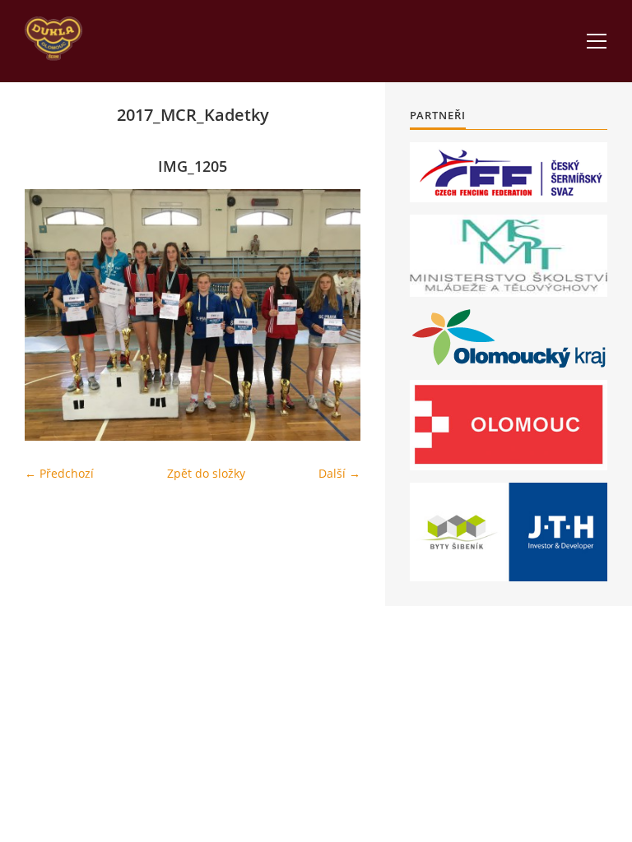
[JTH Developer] (508, 532)
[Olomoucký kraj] (509, 338)
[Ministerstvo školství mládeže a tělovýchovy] (508, 256)
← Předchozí (59, 473)
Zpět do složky (206, 473)
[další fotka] (333, 315)
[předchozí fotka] (51, 315)
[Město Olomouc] (508, 425)
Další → (339, 473)
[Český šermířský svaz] (508, 172)
